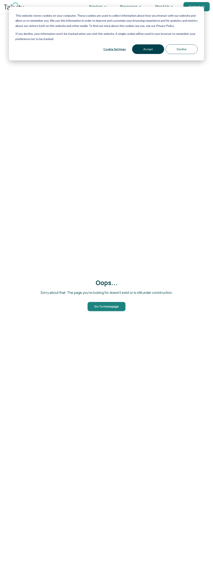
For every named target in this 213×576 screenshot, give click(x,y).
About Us (162, 6)
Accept (148, 49)
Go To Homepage (106, 306)
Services (96, 6)
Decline (182, 49)
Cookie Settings (114, 49)
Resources (128, 6)
